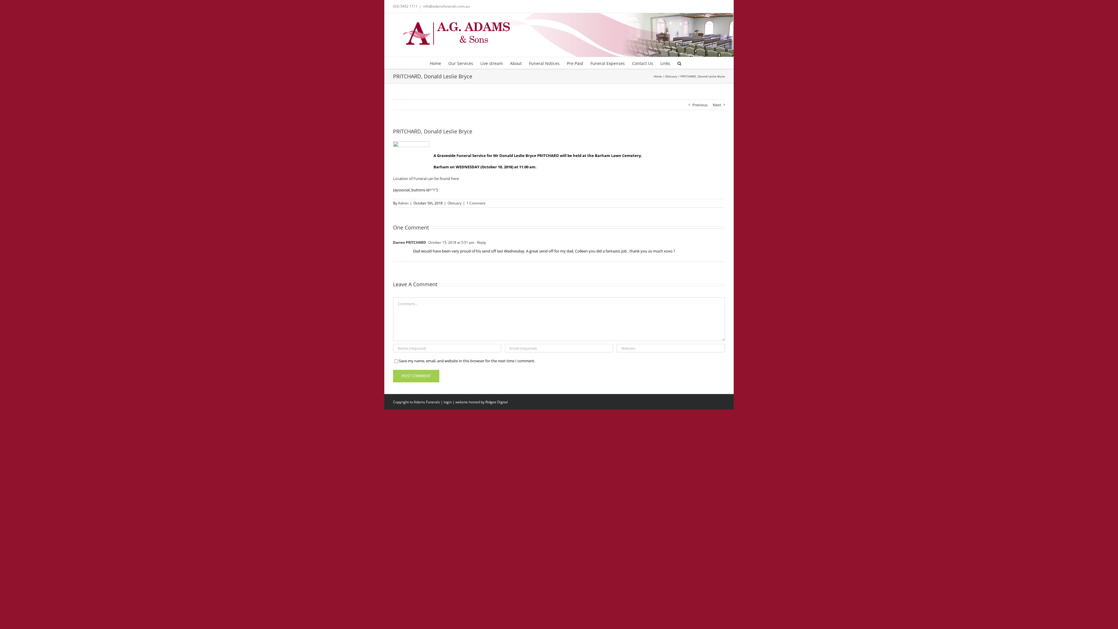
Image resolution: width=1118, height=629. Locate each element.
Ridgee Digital (496, 402)
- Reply (480, 242)
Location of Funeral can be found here (426, 178)
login (448, 402)
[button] (679, 63)
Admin (403, 203)
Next (717, 104)
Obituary (454, 203)
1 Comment (475, 203)
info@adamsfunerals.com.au (446, 6)
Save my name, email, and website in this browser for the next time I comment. (467, 360)
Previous (699, 104)
